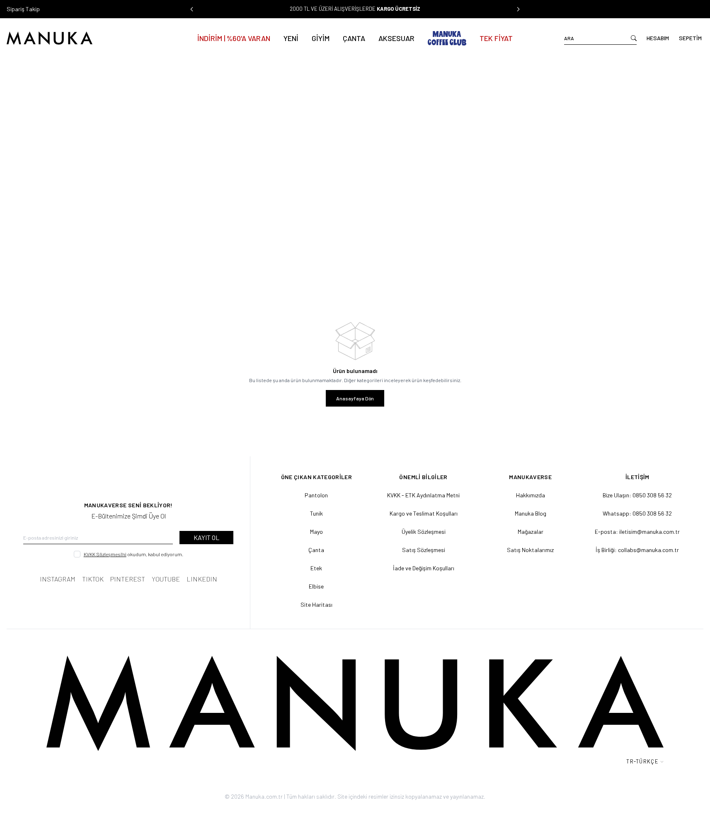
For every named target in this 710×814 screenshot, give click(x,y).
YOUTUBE (166, 579)
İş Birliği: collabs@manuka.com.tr (637, 549)
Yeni (291, 38)
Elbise (316, 586)
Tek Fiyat (496, 38)
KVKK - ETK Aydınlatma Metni (423, 495)
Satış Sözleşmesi (423, 549)
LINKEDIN (202, 579)
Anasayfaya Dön (355, 398)
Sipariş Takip (23, 8)
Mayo (316, 531)
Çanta (354, 38)
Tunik (316, 513)
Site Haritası (316, 604)
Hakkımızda (530, 495)
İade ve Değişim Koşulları (423, 568)
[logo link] (76, 38)
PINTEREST (127, 579)
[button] (191, 9)
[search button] (634, 38)
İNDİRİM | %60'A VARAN (233, 38)
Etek (316, 568)
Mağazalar (530, 531)
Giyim (321, 38)
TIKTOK (93, 579)
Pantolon (316, 495)
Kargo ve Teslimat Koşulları (424, 513)
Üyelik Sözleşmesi (424, 531)
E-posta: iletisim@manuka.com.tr (637, 531)
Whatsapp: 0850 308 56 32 (637, 513)
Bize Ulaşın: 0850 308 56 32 (637, 495)
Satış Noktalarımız (530, 549)
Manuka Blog (530, 513)
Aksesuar (396, 38)
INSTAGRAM (57, 579)
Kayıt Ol (206, 537)
